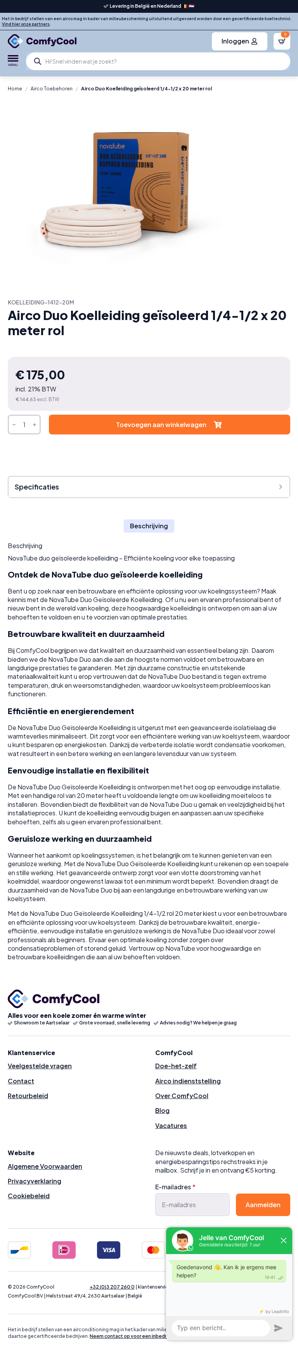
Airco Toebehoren (52, 89)
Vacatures (171, 1125)
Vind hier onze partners (26, 24)
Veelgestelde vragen (40, 1066)
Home (15, 89)
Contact (21, 1081)
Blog (162, 1110)
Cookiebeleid (29, 1196)
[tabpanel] (149, 752)
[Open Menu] (13, 61)
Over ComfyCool (181, 1096)
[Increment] (34, 424)
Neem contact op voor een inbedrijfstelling (139, 1336)
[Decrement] (14, 424)
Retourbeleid (28, 1096)
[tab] (149, 526)
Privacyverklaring (34, 1181)
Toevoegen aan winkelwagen (161, 424)
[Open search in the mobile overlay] (158, 61)
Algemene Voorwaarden (45, 1166)
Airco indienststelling (188, 1081)
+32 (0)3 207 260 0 (112, 1287)
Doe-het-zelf (176, 1066)
